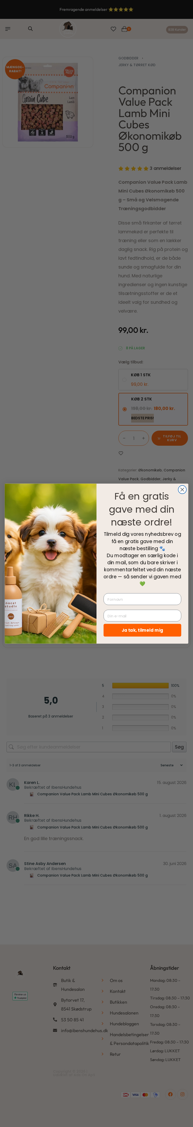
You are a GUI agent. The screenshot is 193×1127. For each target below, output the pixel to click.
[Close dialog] (182, 489)
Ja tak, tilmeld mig (142, 630)
